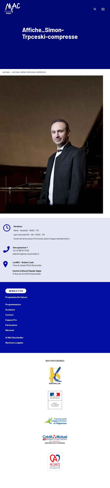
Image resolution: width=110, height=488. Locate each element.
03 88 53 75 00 (22, 250)
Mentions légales (14, 342)
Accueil (6, 72)
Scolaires (10, 309)
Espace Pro (11, 320)
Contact (9, 314)
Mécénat (9, 330)
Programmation (13, 304)
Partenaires (11, 325)
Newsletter (16, 291)
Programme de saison (16, 297)
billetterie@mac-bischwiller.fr (26, 253)
